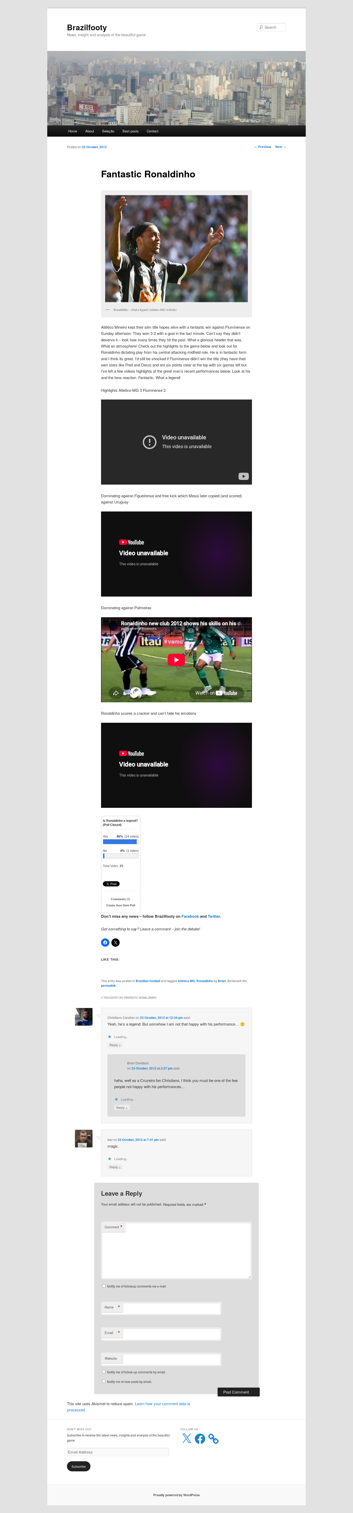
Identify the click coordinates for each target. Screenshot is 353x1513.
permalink (108, 985)
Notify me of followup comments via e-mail (136, 1286)
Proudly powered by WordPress (176, 1495)
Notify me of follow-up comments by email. (136, 1372)
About (89, 131)
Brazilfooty (87, 27)
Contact (152, 131)
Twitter (214, 916)
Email (112, 1333)
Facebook (190, 916)
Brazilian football (148, 980)
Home (72, 131)
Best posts (130, 131)
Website (111, 1358)
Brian (222, 980)
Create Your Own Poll (120, 905)
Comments (120, 899)
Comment (113, 1227)
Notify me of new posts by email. (129, 1381)
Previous (262, 146)
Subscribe (79, 1466)
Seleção (108, 131)
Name (112, 1307)
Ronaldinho (204, 980)
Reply (115, 1044)
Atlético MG (186, 980)
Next (280, 146)
